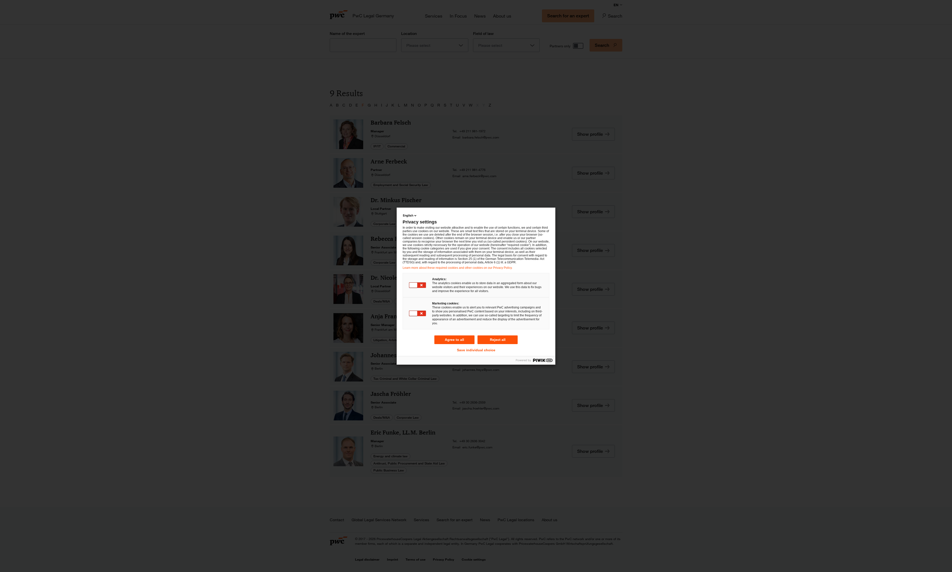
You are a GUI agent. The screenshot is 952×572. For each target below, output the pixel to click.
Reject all (498, 340)
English (408, 215)
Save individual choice (476, 350)
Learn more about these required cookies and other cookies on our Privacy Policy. (457, 268)
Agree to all (454, 340)
